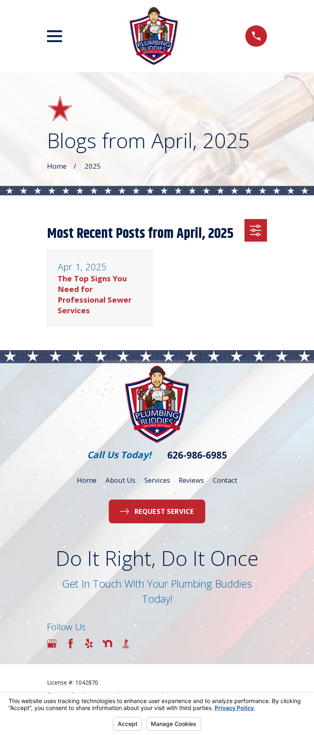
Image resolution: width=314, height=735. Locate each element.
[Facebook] (70, 643)
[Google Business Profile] (51, 643)
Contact (225, 480)
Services (157, 480)
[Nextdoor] (107, 643)
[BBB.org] (125, 643)
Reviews (191, 480)
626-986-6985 (197, 455)
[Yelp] (89, 643)
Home (86, 480)
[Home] (154, 36)
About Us (120, 480)
